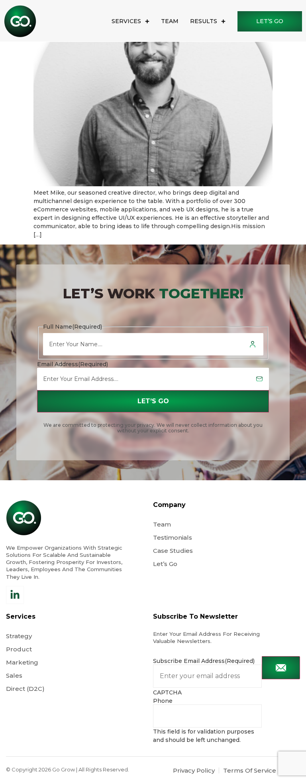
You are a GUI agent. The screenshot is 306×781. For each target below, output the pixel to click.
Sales (14, 675)
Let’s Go (166, 564)
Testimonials (172, 537)
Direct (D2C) (25, 688)
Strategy (19, 636)
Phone (163, 701)
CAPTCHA (167, 692)
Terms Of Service (249, 770)
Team (169, 21)
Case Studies (173, 550)
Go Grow (63, 769)
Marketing (22, 662)
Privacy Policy (194, 770)
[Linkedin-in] (15, 595)
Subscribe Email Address (204, 661)
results (203, 21)
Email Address (72, 364)
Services (126, 21)
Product (19, 649)
